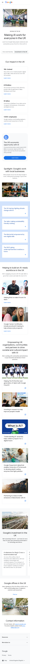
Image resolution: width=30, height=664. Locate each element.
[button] (15, 637)
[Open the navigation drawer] (2, 2)
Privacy (4, 655)
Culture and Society (7, 52)
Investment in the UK (21, 52)
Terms (9, 655)
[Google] (8, 2)
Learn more (15, 158)
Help (5, 660)
